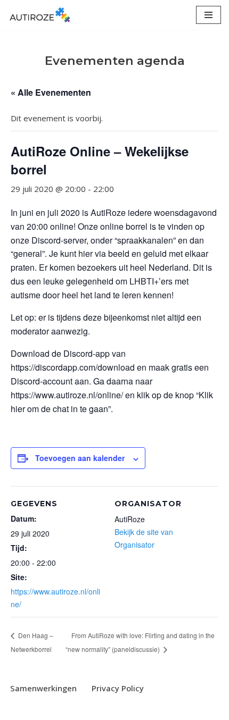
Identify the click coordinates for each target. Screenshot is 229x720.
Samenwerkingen (43, 688)
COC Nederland (148, 709)
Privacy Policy (118, 688)
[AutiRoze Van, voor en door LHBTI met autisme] (40, 14)
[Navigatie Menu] (208, 15)
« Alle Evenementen (51, 92)
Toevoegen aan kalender (80, 458)
